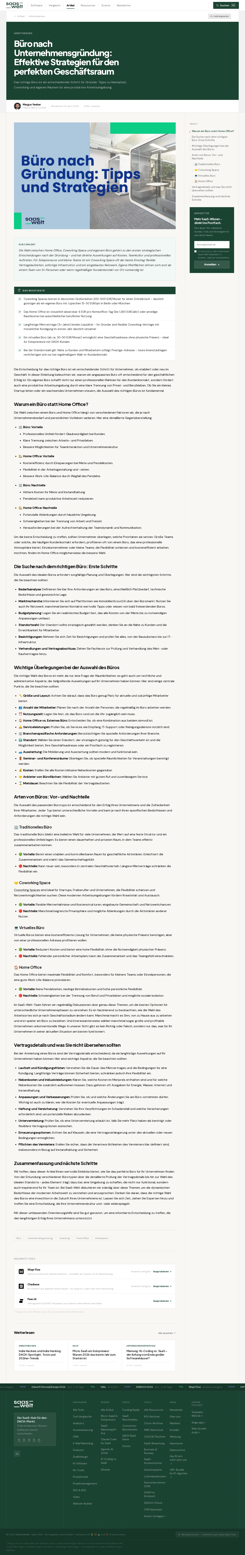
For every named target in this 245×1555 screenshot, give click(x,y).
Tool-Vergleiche (82, 1416)
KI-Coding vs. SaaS (109, 1461)
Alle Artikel (107, 1410)
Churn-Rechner (153, 1423)
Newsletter (124, 5)
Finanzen (78, 1450)
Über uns (175, 1416)
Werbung (175, 1436)
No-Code (78, 1470)
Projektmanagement (85, 1483)
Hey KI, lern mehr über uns (178, 1458)
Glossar (105, 1469)
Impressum (176, 1443)
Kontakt (174, 1430)
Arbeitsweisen (37, 16)
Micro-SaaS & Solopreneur (109, 1417)
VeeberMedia (22, 1534)
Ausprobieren (161, 1271)
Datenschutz (177, 1450)
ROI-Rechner (152, 1416)
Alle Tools (78, 1410)
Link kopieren (221, 16)
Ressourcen (88, 5)
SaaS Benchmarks (129, 1417)
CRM (75, 1436)
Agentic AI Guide (107, 1451)
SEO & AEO (79, 1490)
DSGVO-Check (153, 1502)
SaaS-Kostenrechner (153, 1461)
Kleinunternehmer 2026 (155, 1484)
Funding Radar (131, 1410)
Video (76, 1497)
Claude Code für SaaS (109, 1441)
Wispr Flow (34, 1269)
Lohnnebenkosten (155, 1476)
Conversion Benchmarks (129, 1427)
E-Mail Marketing (83, 1443)
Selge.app (197, 1422)
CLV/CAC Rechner (155, 1436)
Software (36, 5)
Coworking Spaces (27, 890)
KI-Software (80, 1463)
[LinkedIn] (17, 1454)
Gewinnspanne (153, 1469)
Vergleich (54, 5)
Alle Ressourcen (153, 1410)
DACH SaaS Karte (129, 1437)
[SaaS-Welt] (14, 5)
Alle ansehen (165, 1333)
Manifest (175, 1423)
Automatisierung (83, 1430)
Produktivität (80, 1476)
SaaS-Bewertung (154, 1443)
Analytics (78, 1423)
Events (106, 5)
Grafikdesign (80, 1456)
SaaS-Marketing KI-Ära (109, 1429)
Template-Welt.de (198, 1414)
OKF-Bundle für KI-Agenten (178, 1471)
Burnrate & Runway (150, 1451)
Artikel (70, 5)
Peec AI (32, 1299)
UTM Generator (153, 1509)
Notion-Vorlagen (154, 1516)
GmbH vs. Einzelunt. (150, 1494)
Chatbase (33, 1284)
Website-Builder (82, 1503)
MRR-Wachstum (153, 1430)
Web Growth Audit (199, 1430)
